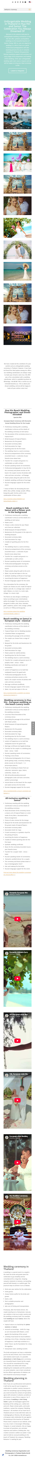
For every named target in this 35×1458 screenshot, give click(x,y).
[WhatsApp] (12, 2)
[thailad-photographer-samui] (18, 237)
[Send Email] (25, 2)
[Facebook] (20, 2)
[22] (18, 106)
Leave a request (17, 70)
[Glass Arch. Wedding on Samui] (18, 129)
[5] (18, 344)
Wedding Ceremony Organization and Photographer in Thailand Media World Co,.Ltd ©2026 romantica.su (17, 1453)
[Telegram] (15, 2)
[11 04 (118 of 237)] (18, 280)
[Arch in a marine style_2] (18, 150)
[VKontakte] (23, 2)
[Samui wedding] (18, 259)
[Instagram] (17, 2)
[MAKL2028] (18, 214)
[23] (18, 172)
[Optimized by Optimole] (3, 1455)
